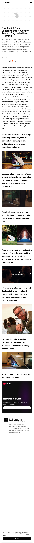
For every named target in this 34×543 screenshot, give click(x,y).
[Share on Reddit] (12, 61)
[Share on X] (9, 61)
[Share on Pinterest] (6, 61)
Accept (17, 538)
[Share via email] (15, 61)
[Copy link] (18, 61)
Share (29, 61)
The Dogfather (15, 116)
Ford (3, 126)
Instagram (9, 126)
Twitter (16, 126)
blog (12, 89)
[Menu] (30, 2)
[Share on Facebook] (3, 61)
